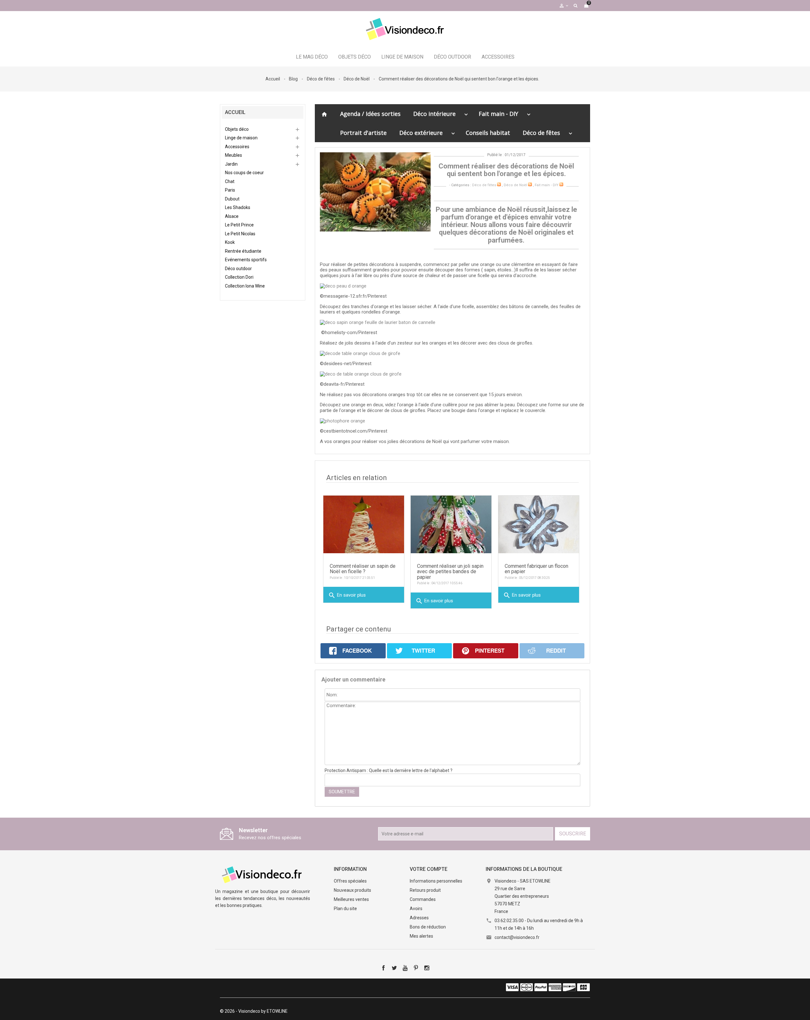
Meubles (233, 155)
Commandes (423, 899)
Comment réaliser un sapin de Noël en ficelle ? (363, 569)
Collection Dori (239, 277)
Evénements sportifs (246, 259)
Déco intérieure (434, 113)
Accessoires (498, 57)
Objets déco (354, 57)
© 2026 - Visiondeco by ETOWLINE (254, 1011)
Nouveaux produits (352, 890)
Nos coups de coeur (244, 172)
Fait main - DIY (498, 113)
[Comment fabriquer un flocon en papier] (538, 524)
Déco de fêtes (541, 132)
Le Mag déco (312, 57)
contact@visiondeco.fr (517, 937)
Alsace (232, 216)
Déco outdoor (452, 57)
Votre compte (428, 869)
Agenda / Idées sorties (370, 113)
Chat (229, 181)
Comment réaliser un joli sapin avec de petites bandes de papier (450, 571)
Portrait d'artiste (363, 132)
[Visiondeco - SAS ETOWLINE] (262, 874)
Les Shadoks (237, 207)
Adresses (419, 917)
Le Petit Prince (239, 224)
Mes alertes (421, 936)
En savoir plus (347, 595)
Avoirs (416, 908)
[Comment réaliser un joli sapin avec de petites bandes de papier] (451, 524)
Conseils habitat (488, 132)
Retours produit (425, 890)
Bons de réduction (428, 926)
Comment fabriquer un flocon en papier (536, 569)
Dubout (232, 198)
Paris (230, 190)
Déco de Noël (515, 185)
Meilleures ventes (351, 899)
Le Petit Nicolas (240, 233)
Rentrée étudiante (243, 251)
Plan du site (345, 908)
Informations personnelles (436, 881)
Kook (230, 242)
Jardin (231, 164)
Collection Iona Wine (245, 285)
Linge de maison (402, 57)
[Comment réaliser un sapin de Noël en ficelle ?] (363, 524)
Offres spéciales (350, 881)
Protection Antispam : (388, 770)
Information (350, 869)
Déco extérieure (421, 132)
